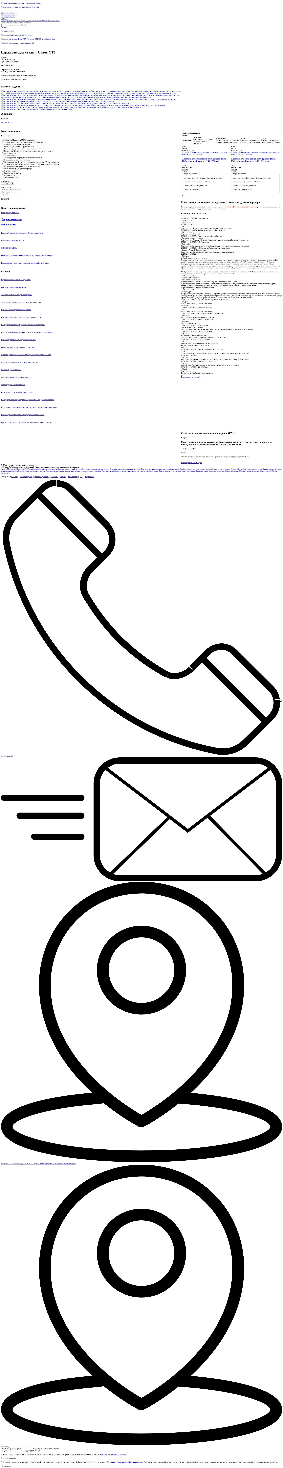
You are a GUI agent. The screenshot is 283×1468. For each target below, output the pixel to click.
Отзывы (44, 21)
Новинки (4, 118)
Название (197, 137)
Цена (263, 138)
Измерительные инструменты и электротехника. (72, 105)
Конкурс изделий (7, 213)
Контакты (37, 21)
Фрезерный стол (85, 97)
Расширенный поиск (191, 133)
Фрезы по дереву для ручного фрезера (150, 105)
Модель (243, 138)
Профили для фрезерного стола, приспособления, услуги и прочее (28, 151)
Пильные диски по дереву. (92, 107)
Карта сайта (89, 477)
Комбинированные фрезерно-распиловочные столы (76, 99)
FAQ (58, 21)
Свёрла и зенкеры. (39, 107)
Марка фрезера (221, 138)
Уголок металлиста (64, 109)
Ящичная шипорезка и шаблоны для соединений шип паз (25, 142)
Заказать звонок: (21, 80)
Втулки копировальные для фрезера (64, 93)
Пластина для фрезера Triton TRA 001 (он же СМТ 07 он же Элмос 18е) (28, 39)
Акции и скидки (6, 122)
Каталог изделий (13, 21)
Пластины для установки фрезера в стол (16, 35)
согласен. (7, 1466)
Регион (3, 1449)
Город (3, 1451)
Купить (185, 171)
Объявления (52, 21)
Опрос (16, 213)
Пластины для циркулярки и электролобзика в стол (76, 95)
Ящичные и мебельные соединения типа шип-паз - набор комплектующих (102, 103)
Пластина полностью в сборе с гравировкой (17, 43)
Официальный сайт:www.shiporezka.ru (8, 16)
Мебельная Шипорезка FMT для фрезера (75, 91)
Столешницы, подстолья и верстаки (162, 99)
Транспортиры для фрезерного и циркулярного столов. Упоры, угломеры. (87, 101)
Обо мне (4, 21)
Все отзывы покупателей (190, 377)
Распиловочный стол (143, 97)
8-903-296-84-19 (7, 66)
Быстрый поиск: (11, 131)
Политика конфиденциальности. (114, 1455)
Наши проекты (135, 107)
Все (183, 195)
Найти (23, 25)
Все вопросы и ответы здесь (191, 463)
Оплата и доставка (27, 21)
